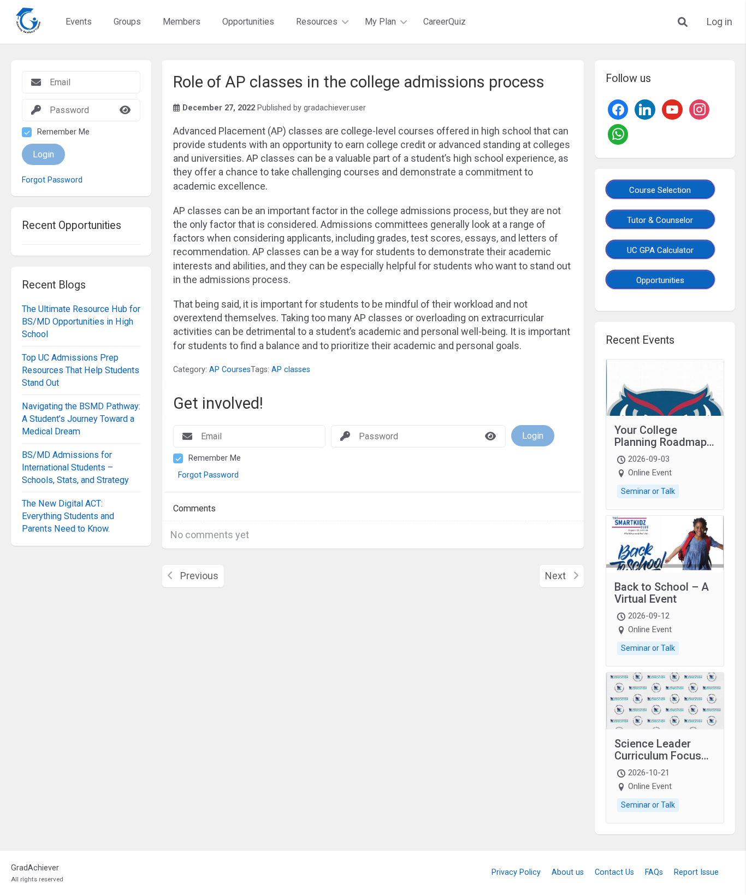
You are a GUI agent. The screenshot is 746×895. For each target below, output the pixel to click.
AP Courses (230, 369)
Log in (719, 21)
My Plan (380, 21)
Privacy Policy (516, 872)
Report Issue (696, 872)
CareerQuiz (444, 21)
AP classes (290, 369)
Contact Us (614, 872)
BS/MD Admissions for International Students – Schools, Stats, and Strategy (75, 467)
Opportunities (248, 21)
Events (79, 21)
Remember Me (63, 132)
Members (181, 21)
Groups (127, 21)
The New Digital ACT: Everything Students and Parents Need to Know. (68, 515)
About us (568, 872)
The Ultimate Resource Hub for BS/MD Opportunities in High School (81, 321)
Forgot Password (52, 180)
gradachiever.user (335, 108)
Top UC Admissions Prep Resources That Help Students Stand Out (80, 369)
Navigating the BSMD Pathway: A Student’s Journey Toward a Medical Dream (81, 418)
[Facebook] (618, 108)
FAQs (654, 872)
